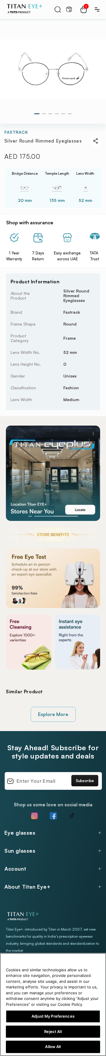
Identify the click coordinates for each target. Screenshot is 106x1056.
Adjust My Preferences (53, 1016)
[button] (58, 9)
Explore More (53, 714)
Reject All (53, 1031)
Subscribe (85, 780)
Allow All (53, 1046)
